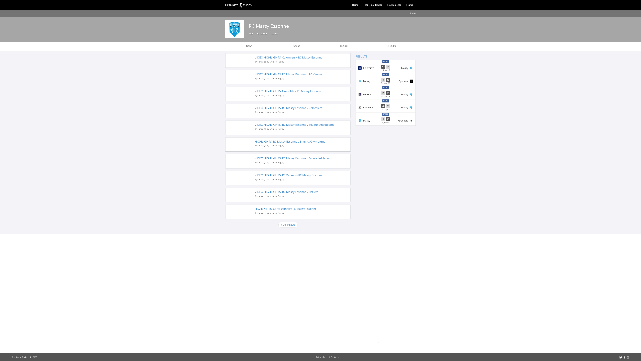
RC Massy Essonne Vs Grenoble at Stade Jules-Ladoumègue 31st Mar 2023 (385, 121)
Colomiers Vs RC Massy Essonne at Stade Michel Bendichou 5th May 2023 (385, 68)
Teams (409, 5)
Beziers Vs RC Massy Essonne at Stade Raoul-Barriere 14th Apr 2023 (385, 94)
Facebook (262, 33)
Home (355, 5)
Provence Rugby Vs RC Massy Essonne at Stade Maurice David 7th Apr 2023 (385, 107)
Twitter (274, 33)
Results (361, 56)
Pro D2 (385, 61)
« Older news (288, 224)
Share (412, 13)
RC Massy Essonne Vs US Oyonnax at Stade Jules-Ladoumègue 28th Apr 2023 (385, 81)
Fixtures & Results (373, 5)
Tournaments (394, 5)
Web (251, 33)
